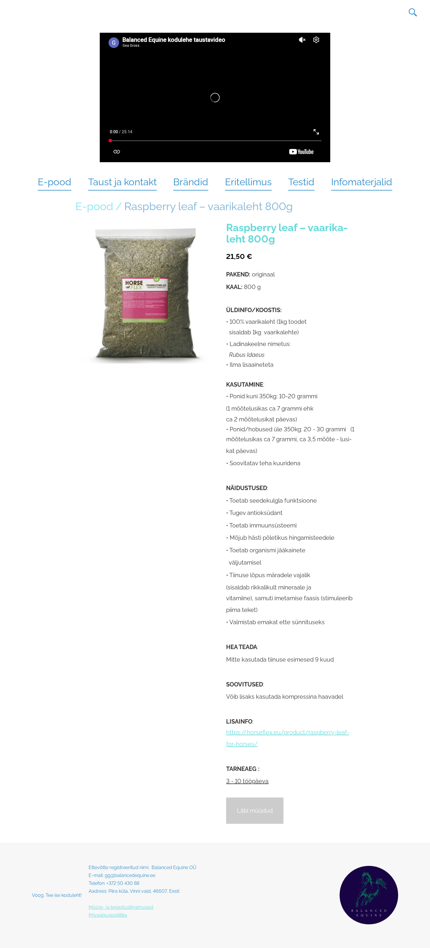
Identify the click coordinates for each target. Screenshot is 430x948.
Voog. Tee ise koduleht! (57, 895)
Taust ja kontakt (122, 182)
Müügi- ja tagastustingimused (121, 907)
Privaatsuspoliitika (108, 915)
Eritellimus (248, 182)
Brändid (190, 182)
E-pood (54, 182)
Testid (301, 182)
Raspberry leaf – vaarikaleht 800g (208, 206)
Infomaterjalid (361, 182)
